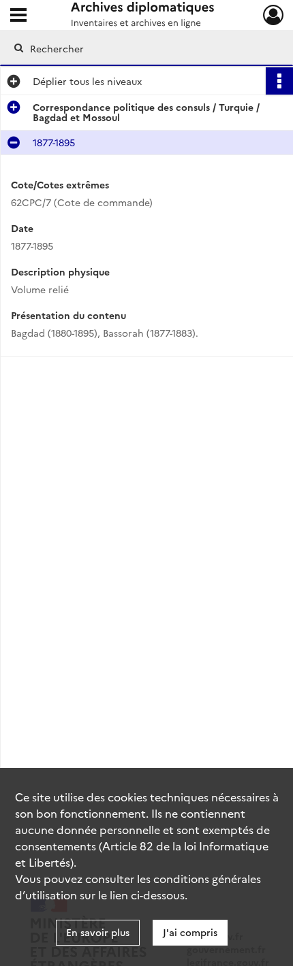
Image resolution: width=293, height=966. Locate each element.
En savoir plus (97, 932)
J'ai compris (190, 932)
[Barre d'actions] (279, 81)
